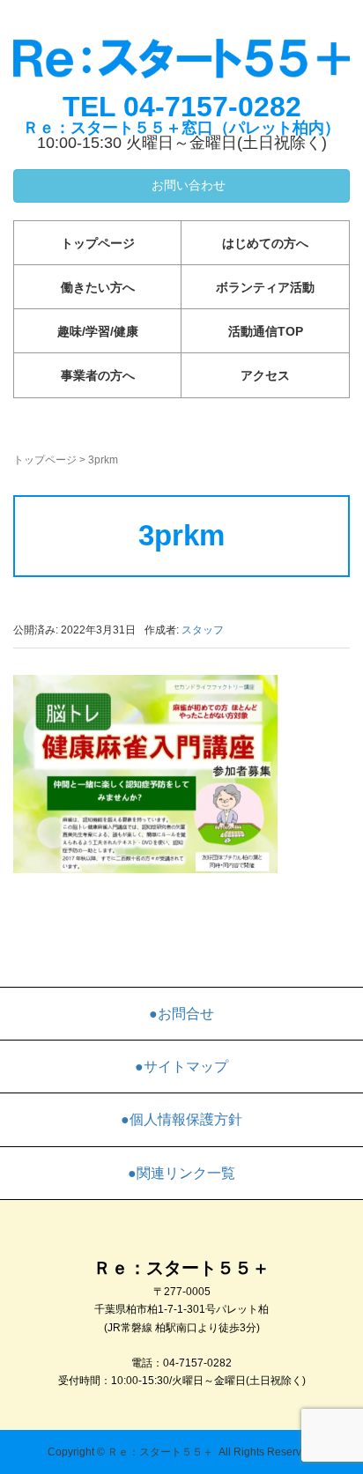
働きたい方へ (98, 287)
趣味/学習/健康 (97, 331)
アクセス (265, 375)
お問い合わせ (187, 185)
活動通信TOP (265, 331)
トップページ (98, 243)
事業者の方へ (98, 375)
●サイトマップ (181, 1066)
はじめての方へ (265, 243)
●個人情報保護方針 (181, 1119)
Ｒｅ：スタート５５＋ (160, 1452)
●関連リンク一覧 (181, 1173)
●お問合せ (181, 1013)
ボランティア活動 (265, 287)
